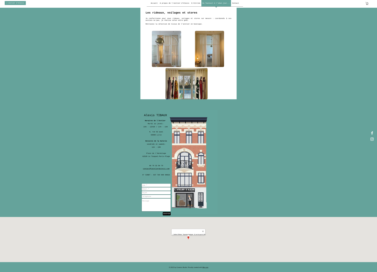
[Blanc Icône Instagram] (372, 139)
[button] (367, 3)
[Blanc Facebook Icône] (372, 133)
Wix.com (205, 267)
